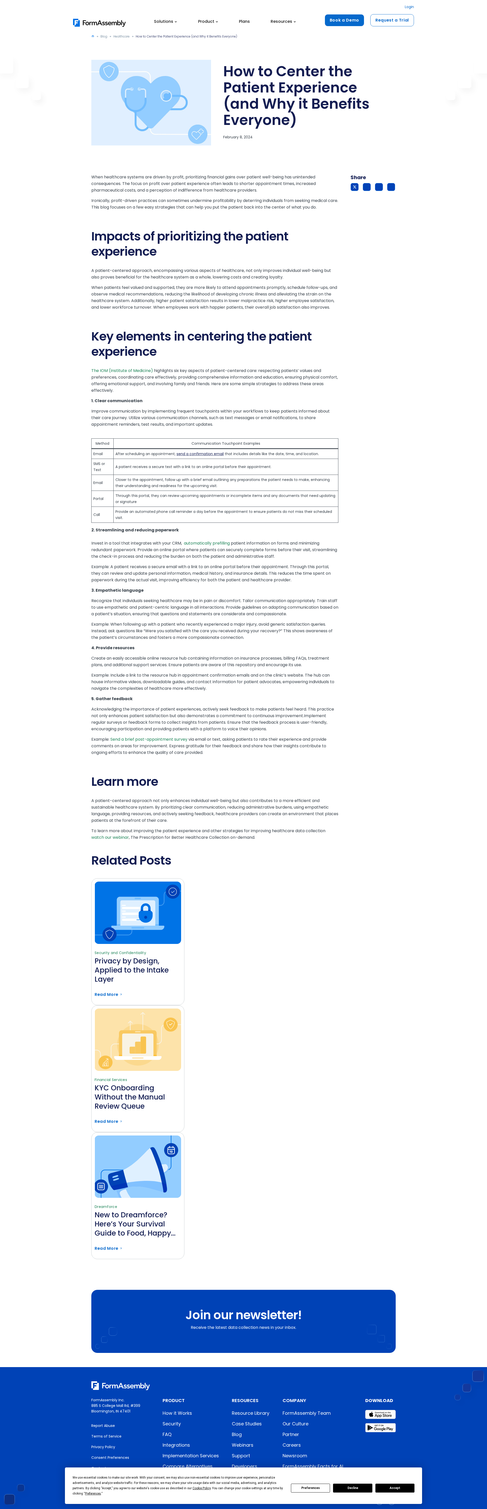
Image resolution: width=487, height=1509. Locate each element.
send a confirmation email (200, 453)
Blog (103, 36)
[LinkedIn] (391, 187)
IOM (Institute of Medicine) (127, 371)
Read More (138, 974)
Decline (352, 1488)
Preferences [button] (93, 1493)
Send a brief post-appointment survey (148, 739)
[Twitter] (355, 187)
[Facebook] (367, 187)
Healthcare (121, 36)
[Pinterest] (379, 187)
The (95, 371)
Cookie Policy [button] (202, 1488)
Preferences (310, 1488)
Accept (395, 1488)
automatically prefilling (207, 543)
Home (92, 36)
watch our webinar (110, 837)
